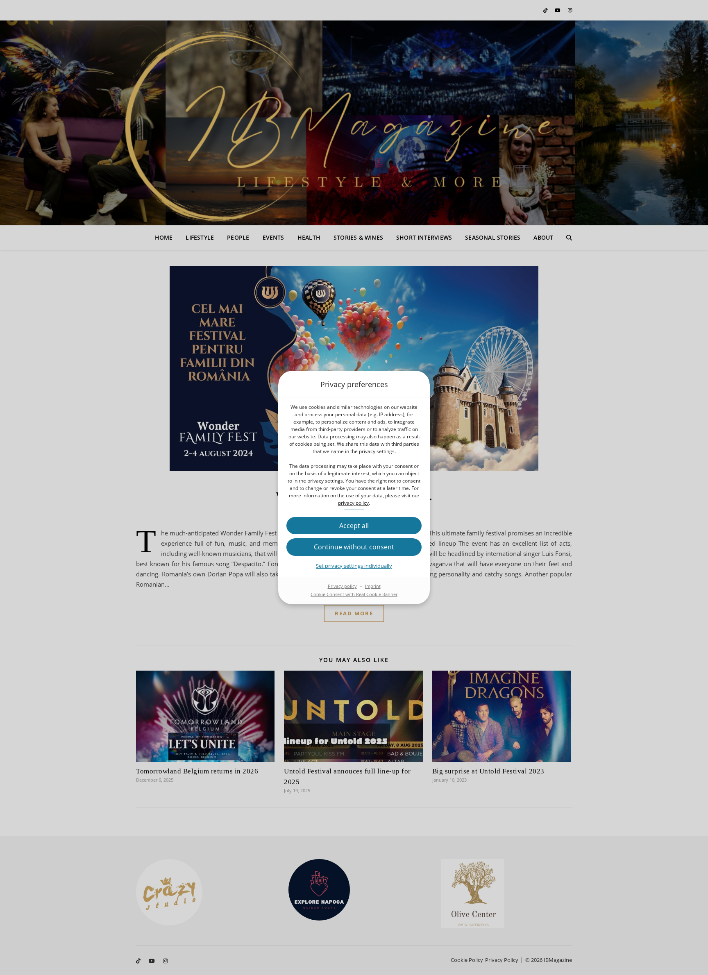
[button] (354, 525)
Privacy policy (342, 586)
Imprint (373, 586)
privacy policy (353, 502)
